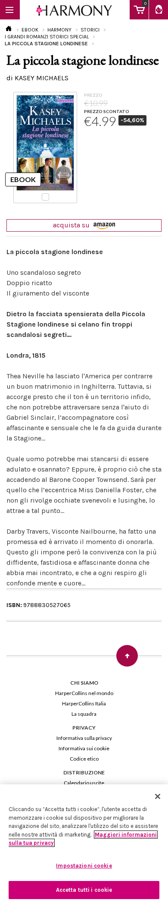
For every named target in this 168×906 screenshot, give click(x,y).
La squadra (84, 714)
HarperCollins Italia (84, 703)
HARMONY (59, 30)
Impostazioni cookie (84, 865)
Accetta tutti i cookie (84, 890)
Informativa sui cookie (84, 748)
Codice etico (84, 758)
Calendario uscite (84, 783)
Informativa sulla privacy (84, 738)
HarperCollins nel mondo (84, 693)
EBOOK (30, 30)
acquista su (72, 225)
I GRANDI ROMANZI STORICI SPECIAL (47, 37)
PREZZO (93, 95)
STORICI (90, 30)
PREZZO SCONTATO (106, 111)
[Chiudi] (157, 796)
